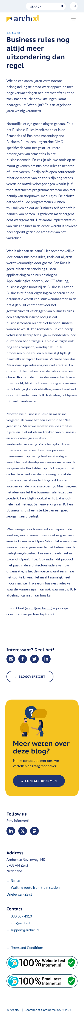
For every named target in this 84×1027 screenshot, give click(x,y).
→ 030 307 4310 (19, 916)
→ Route (13, 880)
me (34, 831)
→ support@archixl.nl (22, 930)
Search (62, 6)
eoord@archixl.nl (38, 608)
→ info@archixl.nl (19, 923)
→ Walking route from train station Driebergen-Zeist (33, 891)
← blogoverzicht (29, 677)
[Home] (22, 18)
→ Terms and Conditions (25, 947)
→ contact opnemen (39, 781)
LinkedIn (10, 831)
